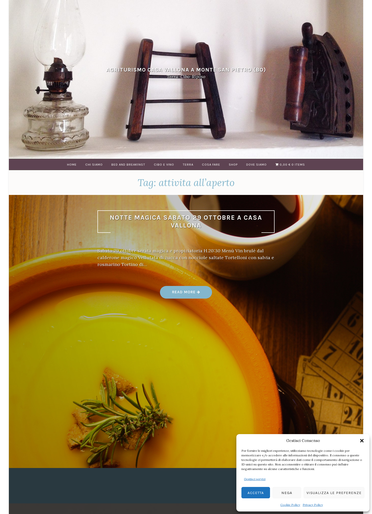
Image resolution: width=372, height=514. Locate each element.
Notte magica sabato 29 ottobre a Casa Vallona (186, 221)
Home (72, 164)
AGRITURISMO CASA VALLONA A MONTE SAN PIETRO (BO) (186, 69)
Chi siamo (94, 164)
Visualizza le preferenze (334, 492)
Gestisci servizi (254, 479)
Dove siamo (256, 164)
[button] (361, 440)
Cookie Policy (290, 505)
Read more (192, 293)
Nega (286, 492)
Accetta (255, 492)
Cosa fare (211, 164)
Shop (233, 164)
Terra (188, 164)
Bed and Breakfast (128, 164)
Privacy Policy (313, 505)
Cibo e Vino (164, 164)
